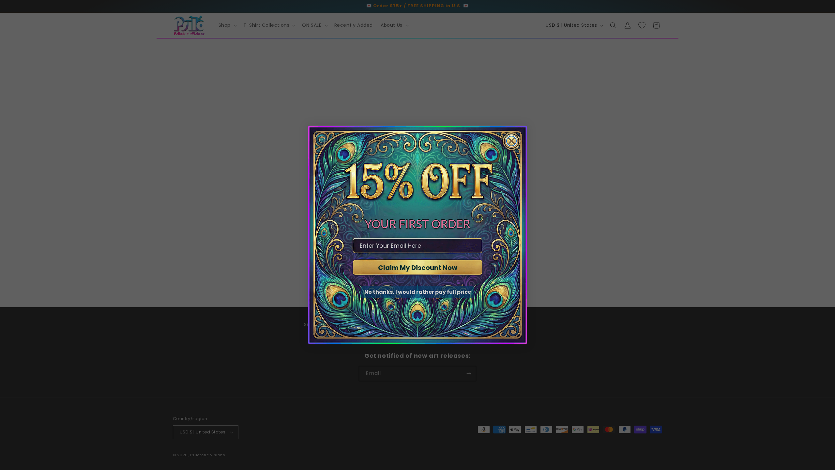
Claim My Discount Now (417, 267)
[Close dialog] (511, 141)
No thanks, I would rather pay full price (417, 292)
